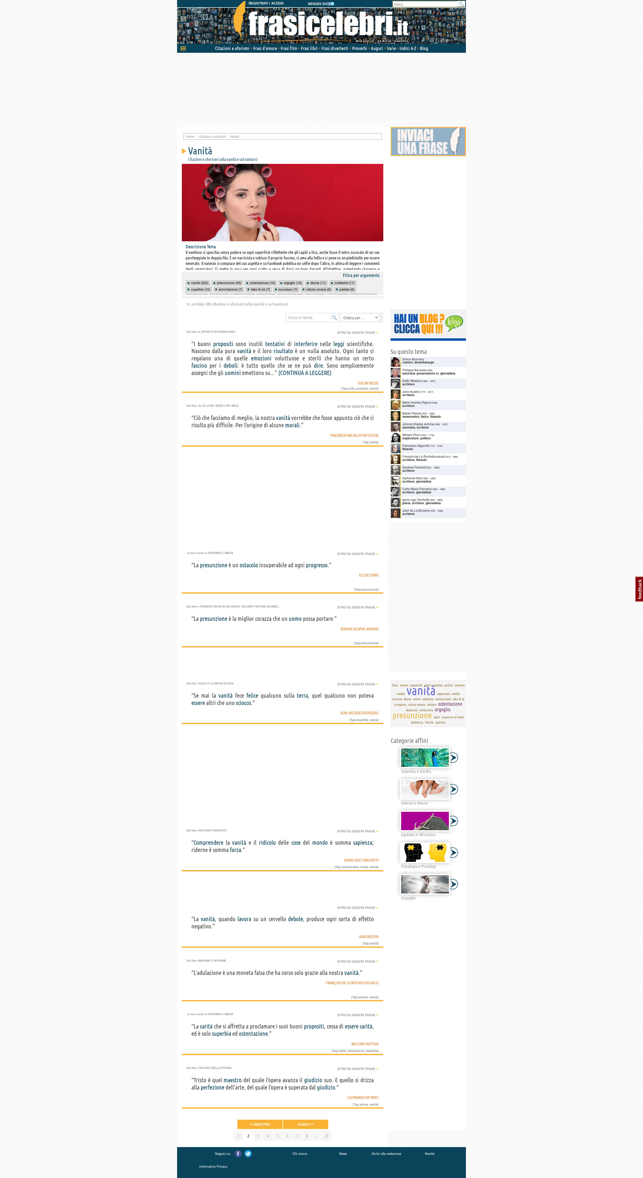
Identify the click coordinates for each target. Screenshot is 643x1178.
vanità (244, 351)
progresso (317, 565)
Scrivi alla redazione (386, 1153)
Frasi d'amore (265, 48)
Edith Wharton (412, 381)
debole (295, 919)
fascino (199, 365)
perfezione (212, 1087)
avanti (305, 1124)
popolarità (416, 685)
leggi (338, 344)
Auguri (377, 48)
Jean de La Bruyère (415, 510)
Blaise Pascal (411, 413)
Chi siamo (300, 1153)
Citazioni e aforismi (232, 48)
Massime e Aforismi (212, 960)
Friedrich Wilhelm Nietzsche (354, 435)
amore (417, 699)
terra (302, 695)
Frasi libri (309, 48)
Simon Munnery (413, 359)
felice (252, 695)
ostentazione (253, 1033)
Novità (429, 1153)
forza (235, 849)
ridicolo (267, 842)
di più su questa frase (358, 332)
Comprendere (208, 842)
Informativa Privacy (213, 1166)
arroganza (400, 704)
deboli (230, 365)
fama (395, 685)
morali (292, 425)
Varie (391, 48)
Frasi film (289, 48)
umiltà (456, 693)
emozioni (261, 358)
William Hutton (365, 1044)
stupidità (362, 720)
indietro (260, 1124)
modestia (428, 699)
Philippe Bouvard (414, 370)
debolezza (417, 722)
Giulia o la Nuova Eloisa (216, 683)
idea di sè (458, 699)
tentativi (275, 344)
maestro (233, 1080)
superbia (221, 1033)
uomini (233, 372)
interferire (305, 344)
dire (318, 365)
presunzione (213, 565)
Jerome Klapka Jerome (359, 629)
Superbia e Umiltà (220, 553)
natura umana (416, 704)
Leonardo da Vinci (363, 1097)
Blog (424, 48)
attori (427, 685)
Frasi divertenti (335, 48)
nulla (351, 388)
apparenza (443, 693)
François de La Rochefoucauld (352, 982)
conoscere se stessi (453, 717)
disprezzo (411, 710)
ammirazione (443, 699)
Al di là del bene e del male (218, 405)
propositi (223, 344)
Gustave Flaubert (414, 467)
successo (397, 699)
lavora (244, 919)
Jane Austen (369, 936)
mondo (320, 842)
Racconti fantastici (212, 830)
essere (198, 702)
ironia (364, 867)
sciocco (243, 702)
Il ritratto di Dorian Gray (216, 332)
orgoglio (442, 709)
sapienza (362, 842)
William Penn (411, 435)
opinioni (460, 685)
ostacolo (249, 565)
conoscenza (426, 710)
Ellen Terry (369, 575)
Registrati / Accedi (266, 3)
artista (364, 1104)
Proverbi (359, 48)
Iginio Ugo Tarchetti (361, 860)
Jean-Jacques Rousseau (359, 713)
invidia (401, 693)
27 (327, 1136)
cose (296, 842)
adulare (363, 997)
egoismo (438, 685)
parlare (448, 685)
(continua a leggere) (305, 372)
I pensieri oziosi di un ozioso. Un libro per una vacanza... (239, 606)
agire (437, 717)
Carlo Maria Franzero (417, 489)
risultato (283, 351)
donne (407, 699)
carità (206, 1026)
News (343, 1153)
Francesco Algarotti (415, 445)
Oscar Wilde (368, 383)
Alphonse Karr (412, 478)
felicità (429, 722)
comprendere (350, 867)
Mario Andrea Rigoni (416, 402)
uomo (295, 618)
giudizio (313, 1080)
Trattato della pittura (215, 1068)
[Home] (321, 22)
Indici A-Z (408, 48)
